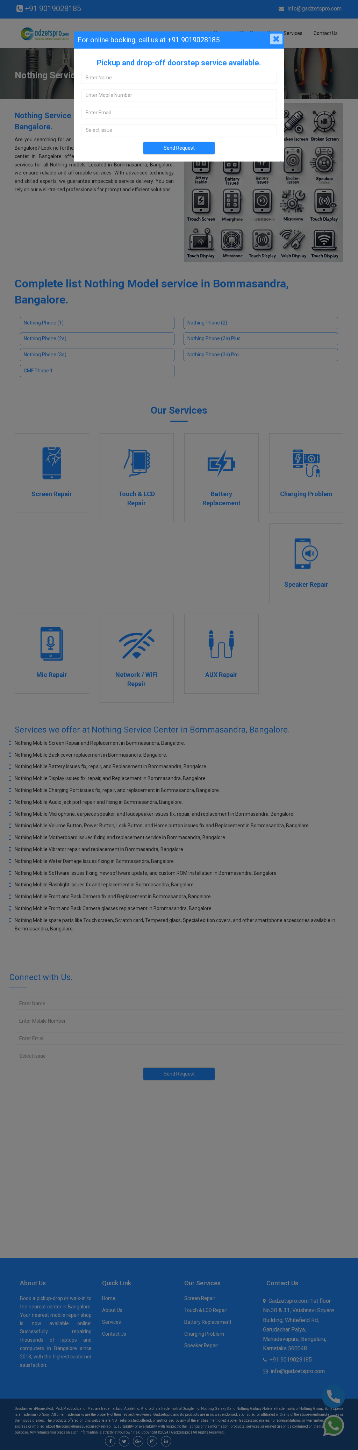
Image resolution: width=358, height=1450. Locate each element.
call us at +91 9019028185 (178, 40)
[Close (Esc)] (276, 39)
